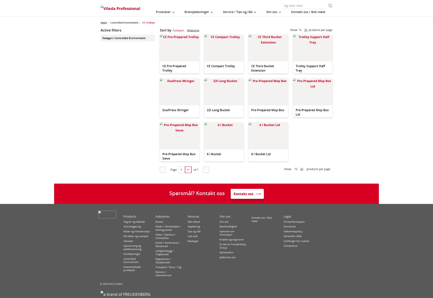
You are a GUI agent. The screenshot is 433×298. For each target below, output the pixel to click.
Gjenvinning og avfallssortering (132, 247)
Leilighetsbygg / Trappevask (164, 252)
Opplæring (194, 226)
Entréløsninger (131, 254)
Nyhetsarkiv (226, 252)
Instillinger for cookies (296, 241)
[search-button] (330, 6)
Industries (162, 216)
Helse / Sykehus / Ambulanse (165, 236)
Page (173, 170)
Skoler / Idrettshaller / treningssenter (168, 228)
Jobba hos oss (228, 257)
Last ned (192, 236)
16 (300, 30)
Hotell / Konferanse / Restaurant (167, 244)
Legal (287, 216)
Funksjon (178, 30)
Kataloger (193, 241)
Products (129, 216)
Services (193, 216)
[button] (165, 12)
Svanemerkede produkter (132, 268)
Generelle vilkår (293, 236)
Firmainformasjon (294, 221)
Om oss (225, 216)
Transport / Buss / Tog (168, 267)
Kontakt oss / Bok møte (262, 219)
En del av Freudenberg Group (233, 246)
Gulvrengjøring (132, 226)
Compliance (290, 245)
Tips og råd (194, 231)
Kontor (159, 221)
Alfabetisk (193, 30)
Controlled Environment (131, 260)
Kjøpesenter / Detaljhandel (163, 260)
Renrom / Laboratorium (163, 273)
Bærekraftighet (228, 226)
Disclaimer (290, 226)
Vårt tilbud (194, 221)
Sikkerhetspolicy (293, 231)
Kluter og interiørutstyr (136, 231)
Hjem (104, 22)
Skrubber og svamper (136, 236)
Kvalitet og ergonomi (232, 239)
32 (305, 30)
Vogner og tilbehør (134, 221)
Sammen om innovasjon (227, 233)
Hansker (128, 241)
